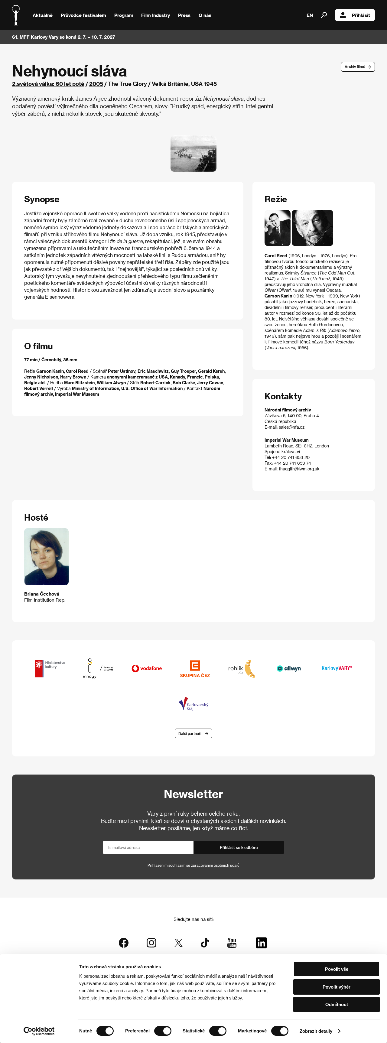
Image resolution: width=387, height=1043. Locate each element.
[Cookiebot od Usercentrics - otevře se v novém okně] (39, 1031)
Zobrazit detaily (316, 1031)
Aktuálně (43, 15)
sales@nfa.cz (291, 427)
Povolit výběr (336, 986)
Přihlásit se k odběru (239, 847)
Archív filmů (355, 66)
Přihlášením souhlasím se (193, 865)
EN (310, 15)
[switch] (162, 1031)
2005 (96, 83)
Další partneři (189, 733)
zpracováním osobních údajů (215, 865)
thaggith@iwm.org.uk (299, 468)
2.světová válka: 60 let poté (48, 83)
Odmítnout (336, 1004)
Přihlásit (361, 15)
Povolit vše (336, 969)
